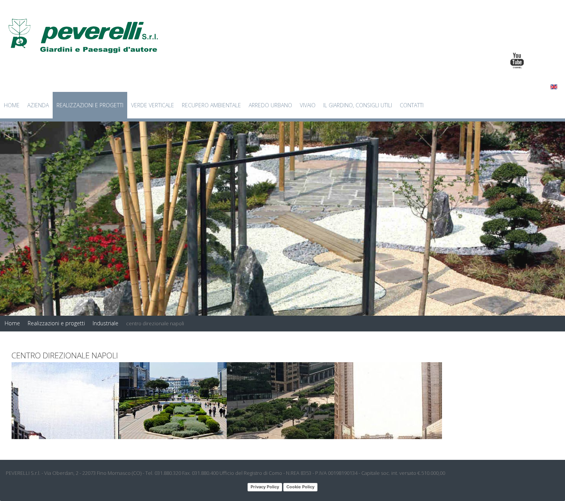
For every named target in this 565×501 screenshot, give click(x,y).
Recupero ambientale (211, 105)
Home (12, 105)
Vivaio (308, 105)
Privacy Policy (265, 486)
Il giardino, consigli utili (357, 105)
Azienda (38, 105)
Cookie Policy (300, 486)
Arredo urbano (270, 105)
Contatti (412, 105)
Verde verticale (152, 105)
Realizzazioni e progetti (89, 105)
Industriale (105, 323)
